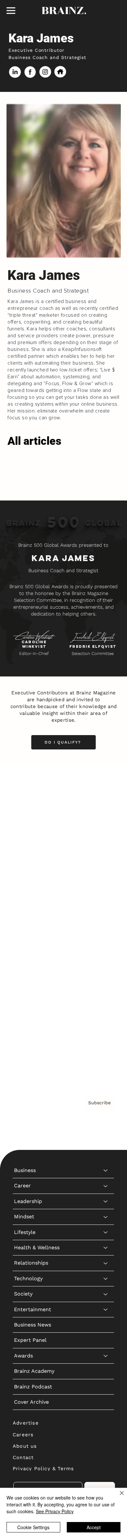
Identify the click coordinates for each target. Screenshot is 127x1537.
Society (23, 907)
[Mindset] (106, 829)
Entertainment (32, 922)
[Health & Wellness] (106, 860)
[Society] (106, 906)
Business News (32, 938)
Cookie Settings (33, 1527)
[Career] (106, 798)
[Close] (118, 1497)
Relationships (31, 876)
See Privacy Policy (55, 1511)
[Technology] (106, 891)
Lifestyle (24, 845)
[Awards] (106, 968)
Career (22, 798)
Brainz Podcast (33, 999)
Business (25, 783)
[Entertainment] (106, 922)
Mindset (24, 829)
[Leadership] (106, 813)
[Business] (106, 783)
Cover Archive (31, 1015)
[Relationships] (106, 875)
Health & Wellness (37, 860)
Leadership (28, 814)
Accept (94, 1527)
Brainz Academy (34, 984)
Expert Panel (30, 953)
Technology (28, 891)
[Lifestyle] (106, 844)
